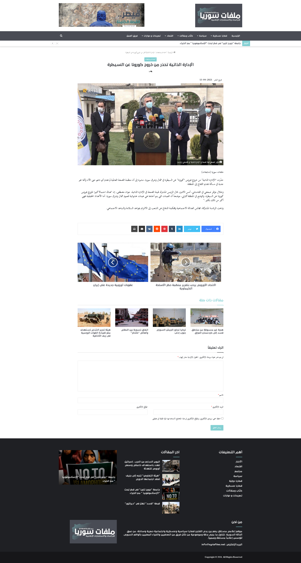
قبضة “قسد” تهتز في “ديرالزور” (224, 43)
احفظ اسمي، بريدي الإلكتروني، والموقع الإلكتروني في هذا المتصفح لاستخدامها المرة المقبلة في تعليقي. (186, 419)
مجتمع (238, 471)
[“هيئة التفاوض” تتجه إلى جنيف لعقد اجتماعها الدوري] (171, 480)
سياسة (202, 36)
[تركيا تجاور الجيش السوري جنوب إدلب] (169, 317)
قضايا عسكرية (220, 36)
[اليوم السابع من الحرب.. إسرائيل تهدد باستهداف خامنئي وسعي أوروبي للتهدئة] (171, 466)
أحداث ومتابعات (161, 52)
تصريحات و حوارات (152, 36)
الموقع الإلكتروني (142, 407)
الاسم (220, 395)
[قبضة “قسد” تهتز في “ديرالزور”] (171, 508)
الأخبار (239, 461)
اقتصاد (170, 36)
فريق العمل (132, 36)
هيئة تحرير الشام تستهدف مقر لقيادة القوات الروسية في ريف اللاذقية (95, 333)
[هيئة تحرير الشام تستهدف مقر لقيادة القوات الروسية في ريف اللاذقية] (94, 317)
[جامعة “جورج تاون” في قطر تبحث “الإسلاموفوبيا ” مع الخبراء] (171, 494)
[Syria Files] (218, 15)
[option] (88, 467)
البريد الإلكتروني (217, 407)
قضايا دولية (235, 481)
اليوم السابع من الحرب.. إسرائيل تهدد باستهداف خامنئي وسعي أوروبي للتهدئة (142, 465)
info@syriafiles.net (213, 544)
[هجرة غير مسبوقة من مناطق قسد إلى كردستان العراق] (206, 317)
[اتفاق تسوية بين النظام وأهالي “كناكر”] (131, 317)
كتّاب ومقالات (186, 36)
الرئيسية (236, 36)
